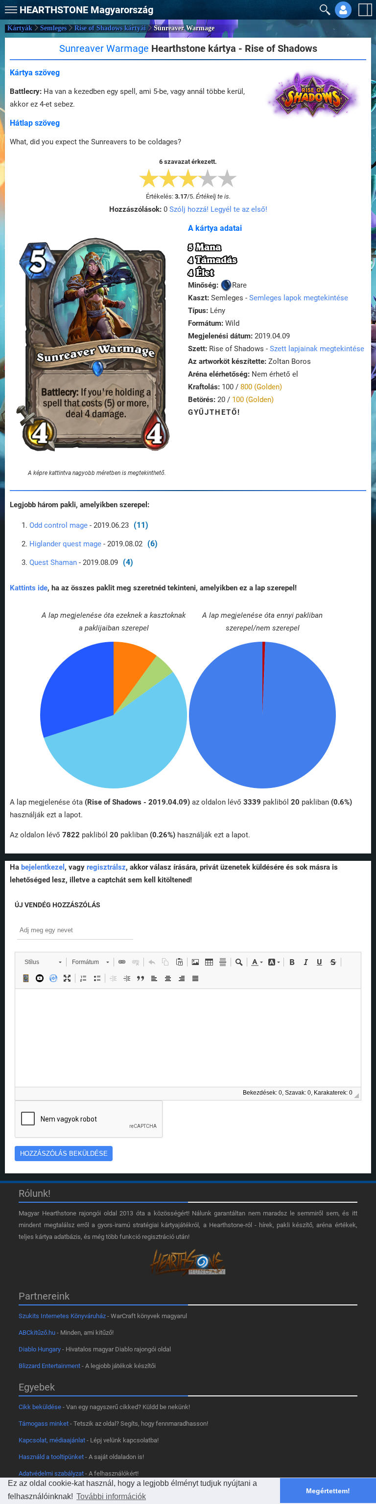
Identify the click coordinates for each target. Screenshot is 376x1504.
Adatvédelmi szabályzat (51, 1473)
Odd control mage (58, 525)
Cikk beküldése (40, 1407)
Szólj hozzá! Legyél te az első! (218, 209)
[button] (10, 7)
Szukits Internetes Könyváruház (62, 1316)
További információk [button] (111, 1496)
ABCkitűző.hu (37, 1332)
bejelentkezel (43, 867)
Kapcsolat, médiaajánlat (52, 1440)
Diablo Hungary (40, 1349)
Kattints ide (28, 588)
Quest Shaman (53, 562)
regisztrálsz (106, 867)
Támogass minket (44, 1423)
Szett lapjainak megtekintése (317, 348)
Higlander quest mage (65, 543)
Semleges (53, 28)
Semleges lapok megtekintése (298, 297)
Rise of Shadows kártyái (110, 28)
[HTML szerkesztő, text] (188, 1038)
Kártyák (19, 28)
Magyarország (86, 10)
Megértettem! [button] (328, 1491)
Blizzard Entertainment (49, 1365)
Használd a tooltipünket (51, 1456)
